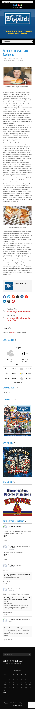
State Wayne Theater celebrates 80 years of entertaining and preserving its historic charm (17, 599)
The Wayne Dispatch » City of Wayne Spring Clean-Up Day (17, 575)
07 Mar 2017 (14, 58)
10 (5, 682)
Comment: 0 (21, 60)
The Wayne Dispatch (14, 526)
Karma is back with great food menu (16, 52)
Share (5, 540)
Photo (7, 536)
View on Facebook (7, 539)
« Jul (4, 692)
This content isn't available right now (15, 628)
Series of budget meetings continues (19, 311)
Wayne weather (18, 382)
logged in (12, 332)
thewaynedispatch (9, 60)
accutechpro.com (17, 705)
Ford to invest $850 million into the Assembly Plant (18, 319)
